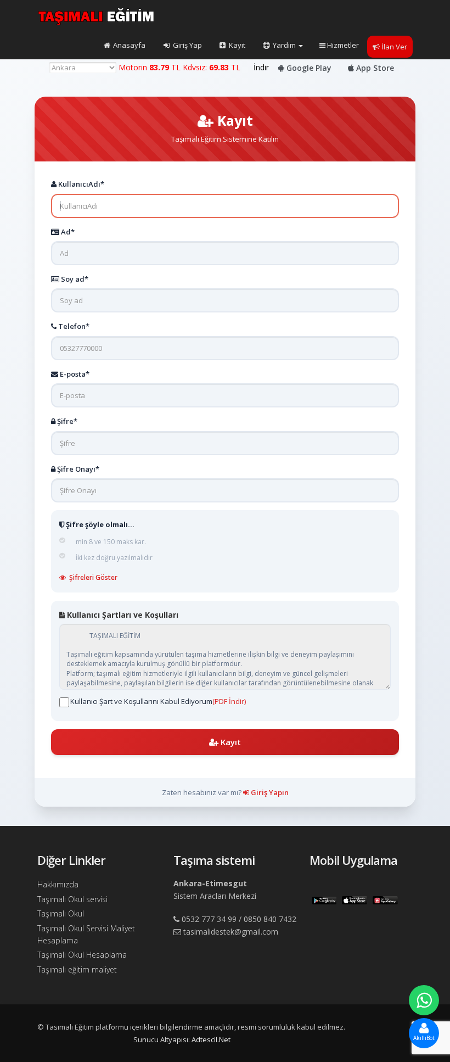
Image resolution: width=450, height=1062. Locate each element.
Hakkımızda (57, 884)
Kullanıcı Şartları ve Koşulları (121, 615)
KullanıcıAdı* (80, 184)
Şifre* (66, 421)
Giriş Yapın (269, 792)
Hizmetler (343, 45)
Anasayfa (128, 45)
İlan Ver (394, 47)
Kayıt (236, 45)
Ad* (67, 232)
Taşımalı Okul (60, 913)
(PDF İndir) (229, 701)
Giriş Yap (186, 45)
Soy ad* (73, 279)
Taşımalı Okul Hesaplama (82, 954)
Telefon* (73, 326)
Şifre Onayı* (77, 469)
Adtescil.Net (211, 1039)
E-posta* (73, 374)
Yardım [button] (284, 45)
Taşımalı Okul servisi (72, 899)
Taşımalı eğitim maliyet (77, 969)
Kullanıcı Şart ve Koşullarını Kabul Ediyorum (158, 701)
